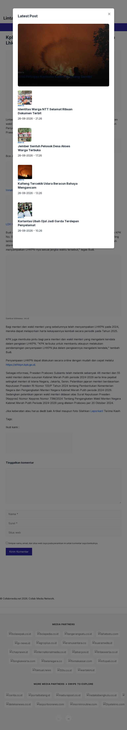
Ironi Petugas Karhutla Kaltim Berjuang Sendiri (55, 77)
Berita (21, 73)
